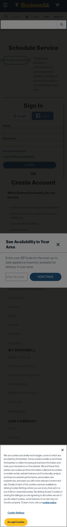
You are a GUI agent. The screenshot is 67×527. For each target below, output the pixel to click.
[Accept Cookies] (62, 450)
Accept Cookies (15, 522)
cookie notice (49, 502)
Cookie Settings (16, 512)
